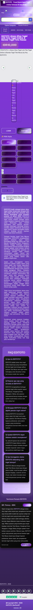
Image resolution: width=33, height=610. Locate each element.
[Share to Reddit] (24, 591)
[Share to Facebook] (9, 591)
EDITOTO (25, 216)
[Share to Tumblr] (29, 591)
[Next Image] (29, 67)
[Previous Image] (3, 67)
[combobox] (15, 20)
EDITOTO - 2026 (5, 584)
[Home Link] (9, 13)
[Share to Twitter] (3, 591)
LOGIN (17, 15)
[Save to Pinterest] (19, 591)
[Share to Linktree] (14, 591)
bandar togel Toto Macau (19, 236)
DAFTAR (27, 15)
